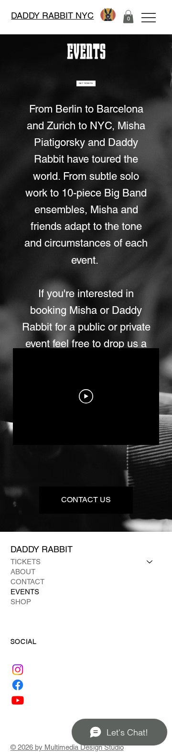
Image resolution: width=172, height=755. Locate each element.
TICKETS (26, 562)
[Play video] (86, 396)
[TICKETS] (150, 562)
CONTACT (27, 582)
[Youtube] (18, 700)
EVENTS (25, 592)
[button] (128, 16)
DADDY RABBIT (43, 549)
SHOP (21, 602)
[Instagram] (18, 669)
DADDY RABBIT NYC (52, 15)
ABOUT (23, 572)
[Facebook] (18, 685)
